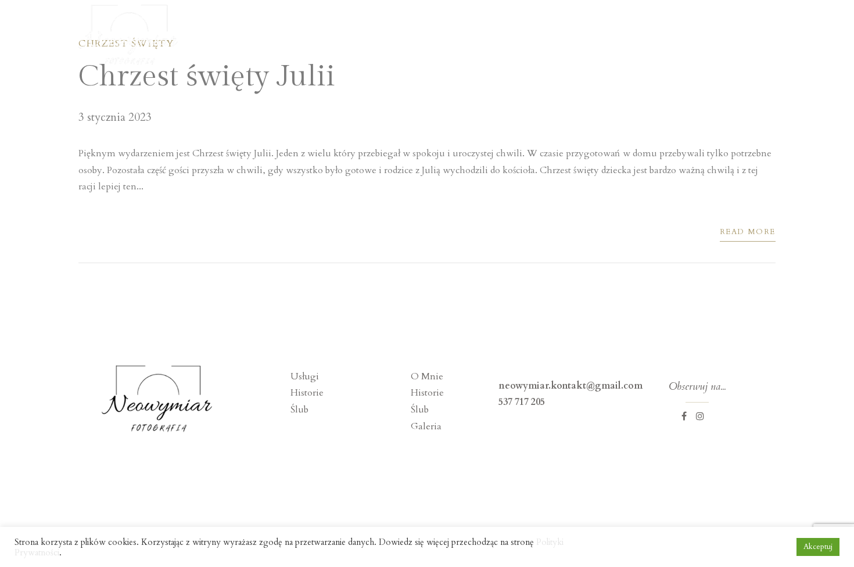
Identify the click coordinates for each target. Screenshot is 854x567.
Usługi (572, 35)
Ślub (299, 409)
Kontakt (758, 35)
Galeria (695, 35)
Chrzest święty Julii (206, 76)
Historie (633, 35)
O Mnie (512, 35)
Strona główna (435, 35)
